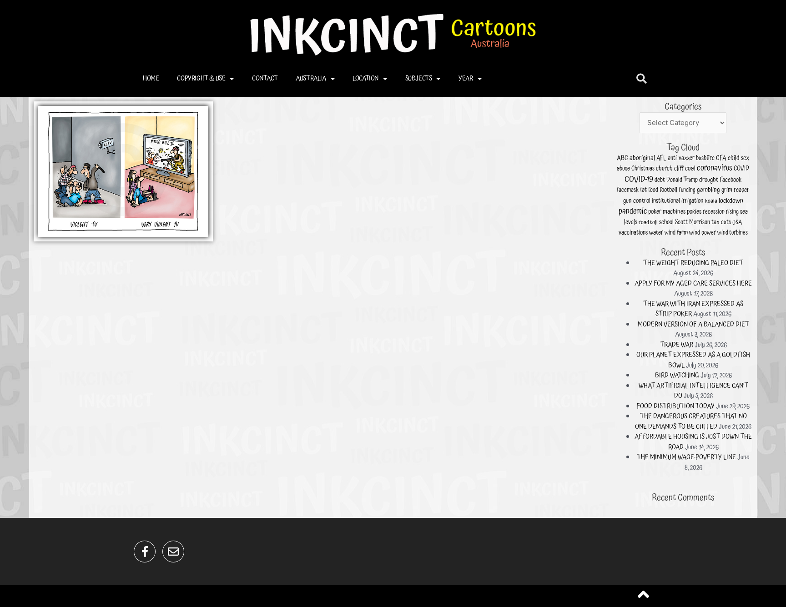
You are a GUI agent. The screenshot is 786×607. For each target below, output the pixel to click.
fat (643, 190)
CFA (721, 158)
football (668, 190)
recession (714, 212)
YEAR (465, 78)
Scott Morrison (692, 222)
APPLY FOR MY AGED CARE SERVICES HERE (693, 283)
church (664, 169)
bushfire (705, 158)
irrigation (692, 201)
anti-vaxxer (681, 158)
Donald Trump (682, 180)
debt (660, 180)
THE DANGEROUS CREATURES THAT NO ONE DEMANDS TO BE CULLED (691, 421)
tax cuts (721, 222)
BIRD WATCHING (677, 375)
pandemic (633, 211)
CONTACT (264, 78)
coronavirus (714, 168)
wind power (702, 233)
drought (708, 180)
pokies (694, 211)
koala (711, 201)
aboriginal (642, 158)
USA (737, 222)
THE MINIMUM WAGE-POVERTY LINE (686, 457)
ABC (622, 158)
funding (687, 190)
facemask (628, 190)
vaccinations (633, 233)
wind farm (676, 233)
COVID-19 (639, 179)
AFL (661, 158)
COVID (741, 169)
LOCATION (365, 78)
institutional (666, 201)
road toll (648, 222)
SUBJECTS (418, 78)
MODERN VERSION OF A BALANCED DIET (693, 324)
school (666, 222)
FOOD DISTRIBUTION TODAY (676, 406)
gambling (708, 190)
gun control (636, 201)
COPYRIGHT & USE (201, 78)
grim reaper (735, 190)
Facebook (730, 180)
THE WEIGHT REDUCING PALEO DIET (693, 263)
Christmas (643, 169)
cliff (679, 169)
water (656, 232)
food (653, 190)
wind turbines (732, 233)
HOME (151, 78)
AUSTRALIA (311, 78)
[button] (641, 79)
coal (690, 168)
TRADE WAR (676, 345)
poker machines (666, 211)
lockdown (731, 200)
